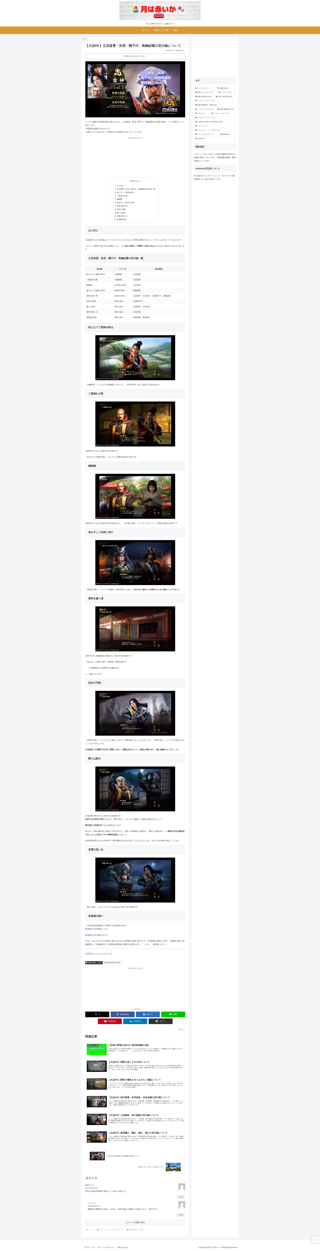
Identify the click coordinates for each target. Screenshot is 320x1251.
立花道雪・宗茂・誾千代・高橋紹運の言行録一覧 (136, 189)
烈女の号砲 (121, 209)
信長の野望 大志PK (95, 963)
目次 (132, 181)
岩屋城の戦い (122, 219)
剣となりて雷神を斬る (125, 192)
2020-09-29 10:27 (94, 1206)
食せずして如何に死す (125, 203)
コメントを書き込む (135, 1222)
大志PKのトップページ (95, 953)
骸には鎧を (121, 213)
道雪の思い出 (122, 216)
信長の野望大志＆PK (113, 963)
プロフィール (89, 1247)
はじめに (120, 186)
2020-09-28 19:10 (91, 1188)
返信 (182, 1197)
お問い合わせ (122, 1247)
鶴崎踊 (119, 199)
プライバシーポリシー (105, 1247)
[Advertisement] (135, 157)
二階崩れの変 (122, 196)
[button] (161, 1021)
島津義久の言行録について (96, 935)
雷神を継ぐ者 (122, 206)
